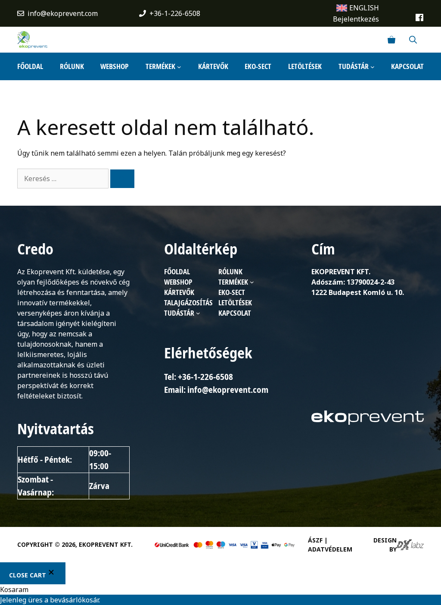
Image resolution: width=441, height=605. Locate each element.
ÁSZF (315, 540)
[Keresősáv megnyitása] (413, 40)
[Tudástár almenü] (372, 66)
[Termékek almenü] (179, 66)
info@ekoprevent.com (63, 13)
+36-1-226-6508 (174, 13)
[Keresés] (122, 178)
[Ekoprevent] (32, 40)
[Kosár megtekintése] (391, 40)
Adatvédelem (330, 549)
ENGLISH (364, 8)
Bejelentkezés (356, 19)
